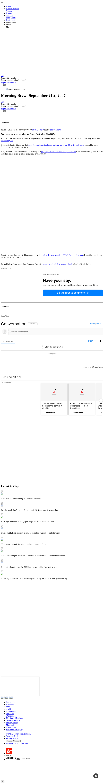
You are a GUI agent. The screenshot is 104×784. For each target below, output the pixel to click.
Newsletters (10, 711)
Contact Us (10, 702)
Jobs (8, 707)
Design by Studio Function (17, 743)
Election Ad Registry (14, 718)
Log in (92, 323)
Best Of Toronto (12, 9)
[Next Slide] (101, 400)
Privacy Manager (13, 741)
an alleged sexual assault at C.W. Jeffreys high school (62, 255)
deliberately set (7, 141)
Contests (9, 15)
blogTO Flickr (38, 130)
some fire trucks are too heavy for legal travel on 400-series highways (56, 145)
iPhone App (11, 716)
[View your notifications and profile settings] (100, 341)
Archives (9, 709)
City (2, 76)
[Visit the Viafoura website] (97, 367)
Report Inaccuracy (8, 82)
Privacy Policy (12, 723)
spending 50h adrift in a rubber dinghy (58, 264)
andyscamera (55, 130)
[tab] (8, 341)
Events (9, 13)
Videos (9, 11)
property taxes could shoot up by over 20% (58, 151)
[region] (52, 345)
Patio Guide (11, 18)
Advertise (10, 704)
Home (8, 6)
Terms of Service (13, 720)
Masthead (10, 713)
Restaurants (10, 20)
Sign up (98, 323)
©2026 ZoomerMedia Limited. (18, 734)
